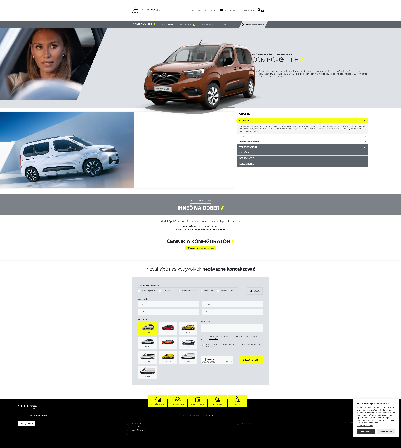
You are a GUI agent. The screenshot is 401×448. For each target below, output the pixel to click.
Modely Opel (198, 10)
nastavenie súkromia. (365, 425)
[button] (251, 360)
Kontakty (133, 433)
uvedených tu (213, 339)
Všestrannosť (248, 147)
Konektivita (246, 164)
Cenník (223, 24)
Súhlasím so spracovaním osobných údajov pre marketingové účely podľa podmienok (233, 345)
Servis (244, 10)
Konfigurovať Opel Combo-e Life (202, 248)
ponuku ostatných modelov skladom (208, 229)
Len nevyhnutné (386, 431)
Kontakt (252, 10)
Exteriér (244, 120)
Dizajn (245, 114)
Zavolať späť (208, 290)
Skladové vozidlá (136, 427)
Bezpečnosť (246, 158)
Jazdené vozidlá (231, 10)
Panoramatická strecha (249, 141)
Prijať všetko (366, 431)
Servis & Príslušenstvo (137, 430)
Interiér (242, 136)
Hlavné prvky (167, 24)
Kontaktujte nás (190, 226)
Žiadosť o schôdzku (189, 290)
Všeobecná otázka (227, 290)
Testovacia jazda (168, 290)
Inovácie (244, 152)
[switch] (203, 345)
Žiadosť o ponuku (148, 290)
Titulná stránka (135, 423)
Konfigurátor (208, 24)
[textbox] (168, 304)
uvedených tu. (210, 347)
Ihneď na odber (213, 10)
